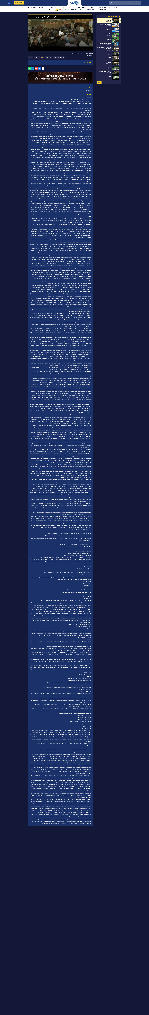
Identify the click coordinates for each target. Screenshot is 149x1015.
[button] (60, 32)
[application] (60, 33)
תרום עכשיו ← (19, 3)
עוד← (99, 82)
